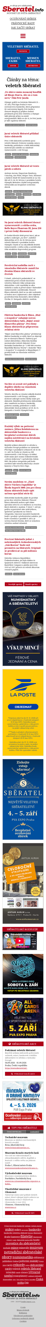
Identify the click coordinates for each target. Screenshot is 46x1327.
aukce (9, 1229)
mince (14, 254)
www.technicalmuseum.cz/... (17, 1147)
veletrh (16, 1268)
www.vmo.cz (10, 1207)
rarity (10, 1265)
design (30, 1233)
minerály (24, 1247)
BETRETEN (33, 66)
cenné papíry (10, 194)
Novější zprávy (14, 584)
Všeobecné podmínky (23, 1315)
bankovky (9, 191)
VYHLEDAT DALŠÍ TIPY (24, 1213)
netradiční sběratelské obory (15, 125)
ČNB (26, 1282)
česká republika (14, 1132)
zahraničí (34, 1132)
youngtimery (20, 1275)
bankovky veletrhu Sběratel (23, 191)
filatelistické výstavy (12, 415)
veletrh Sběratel (31, 125)
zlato (14, 1279)
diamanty (37, 1233)
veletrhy (21, 197)
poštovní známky (11, 257)
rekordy (19, 1265)
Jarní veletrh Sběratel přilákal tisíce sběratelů (22, 135)
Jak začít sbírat (23, 28)
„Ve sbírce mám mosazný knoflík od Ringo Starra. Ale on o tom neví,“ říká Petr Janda (23, 95)
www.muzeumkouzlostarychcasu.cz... (21, 1168)
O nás (23, 1307)
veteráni (10, 1272)
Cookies (23, 1321)
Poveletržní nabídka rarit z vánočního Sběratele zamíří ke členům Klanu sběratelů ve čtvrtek (22, 269)
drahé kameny (12, 1236)
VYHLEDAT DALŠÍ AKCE (24, 1074)
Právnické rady (23, 23)
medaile (6, 1248)
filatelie (8, 154)
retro (27, 1265)
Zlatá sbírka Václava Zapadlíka (15, 530)
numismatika (34, 154)
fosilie (15, 1240)
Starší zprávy (32, 584)
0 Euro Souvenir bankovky (14, 1226)
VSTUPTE (23, 51)
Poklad (16, 1261)
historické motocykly (25, 1240)
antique (28, 1226)
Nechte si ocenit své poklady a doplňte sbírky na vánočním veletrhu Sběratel (21, 386)
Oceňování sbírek (23, 19)
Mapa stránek (23, 1310)
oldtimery (38, 1257)
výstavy (24, 1272)
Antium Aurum (36, 1226)
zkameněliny (7, 1279)
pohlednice (9, 157)
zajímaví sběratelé (35, 1276)
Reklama (23, 1313)
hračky (36, 1240)
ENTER (13, 66)
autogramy (24, 1230)
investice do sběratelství (20, 154)
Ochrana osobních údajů (23, 1318)
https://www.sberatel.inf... (16, 1068)
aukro (17, 1229)
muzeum (36, 1247)
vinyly (18, 1272)
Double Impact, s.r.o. (28, 1302)
